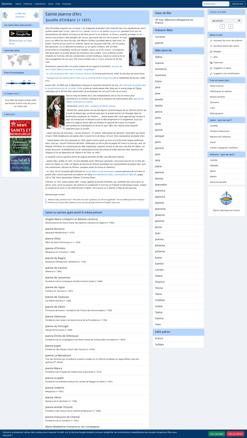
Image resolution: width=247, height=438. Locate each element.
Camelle (214, 125)
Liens (212, 107)
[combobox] (215, 3)
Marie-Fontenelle (218, 182)
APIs (215, 57)
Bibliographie (216, 113)
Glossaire (214, 102)
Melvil (213, 171)
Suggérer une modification (226, 73)
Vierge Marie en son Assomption (99, 171)
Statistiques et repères (221, 91)
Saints (18, 3)
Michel (79, 31)
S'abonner (217, 62)
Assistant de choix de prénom (227, 40)
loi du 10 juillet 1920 (71, 88)
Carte (50, 3)
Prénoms (28, 3)
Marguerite (114, 31)
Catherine (95, 31)
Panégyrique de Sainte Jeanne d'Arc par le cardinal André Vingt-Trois (80, 77)
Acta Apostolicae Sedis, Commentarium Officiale (115, 174)
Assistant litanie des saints (225, 46)
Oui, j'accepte (216, 433)
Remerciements (217, 96)
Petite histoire (217, 85)
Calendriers (40, 3)
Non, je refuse (235, 433)
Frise (57, 3)
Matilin (213, 176)
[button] (222, 26)
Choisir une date (218, 12)
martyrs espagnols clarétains (224, 147)
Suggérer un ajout (221, 68)
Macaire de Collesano (220, 136)
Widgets (216, 51)
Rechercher (237, 3)
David (213, 142)
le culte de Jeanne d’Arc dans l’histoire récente (69, 73)
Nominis (7, 3)
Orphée (213, 160)
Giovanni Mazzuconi (220, 131)
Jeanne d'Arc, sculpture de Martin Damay (96, 106)
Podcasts (66, 3)
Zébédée (214, 165)
